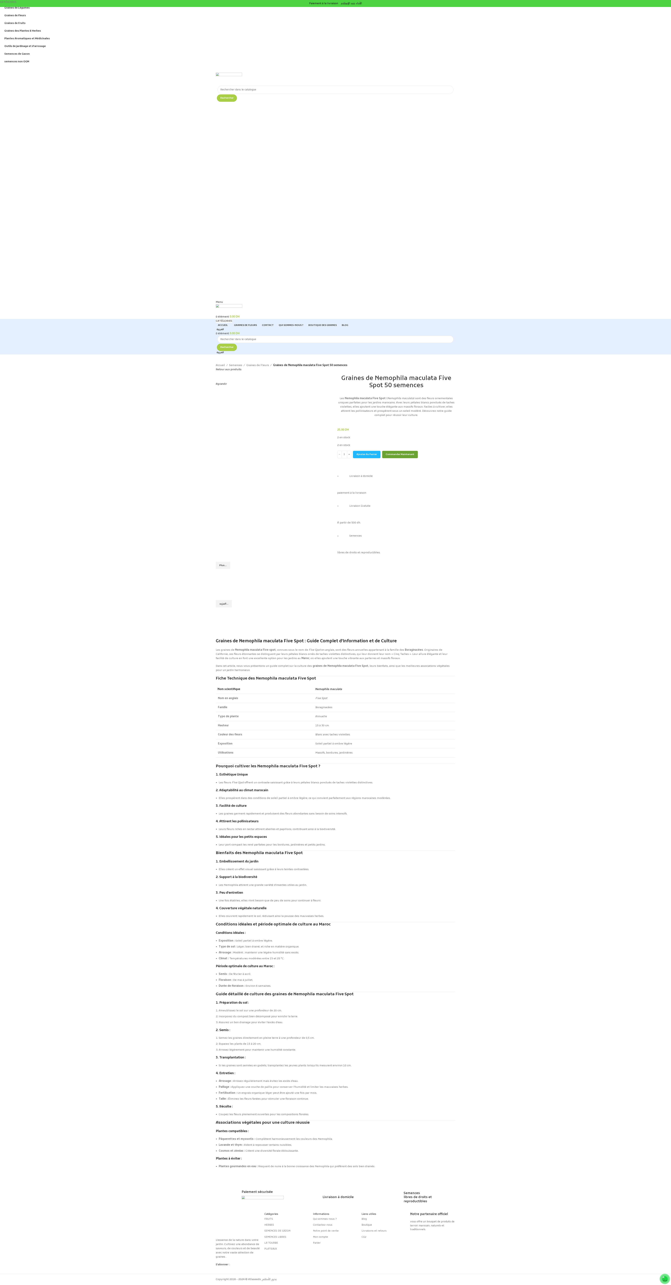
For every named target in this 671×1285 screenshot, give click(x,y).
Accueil (220, 365)
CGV (364, 1237)
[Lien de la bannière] (335, 579)
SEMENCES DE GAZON (277, 1231)
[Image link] (238, 1223)
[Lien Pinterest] (231, 1269)
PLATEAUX (270, 1249)
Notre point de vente (326, 1231)
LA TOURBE (271, 1243)
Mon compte (320, 1237)
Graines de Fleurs (257, 365)
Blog (364, 1219)
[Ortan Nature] (432, 1239)
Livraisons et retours (374, 1231)
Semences (235, 365)
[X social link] (224, 1269)
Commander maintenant (400, 454)
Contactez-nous (322, 1225)
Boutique (367, 1225)
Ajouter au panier (366, 454)
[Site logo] (229, 79)
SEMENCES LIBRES (275, 1237)
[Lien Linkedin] (237, 1269)
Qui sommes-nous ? (325, 1219)
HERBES (269, 1225)
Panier (317, 1243)
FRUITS (268, 1219)
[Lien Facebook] (218, 1269)
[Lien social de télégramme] (243, 1269)
